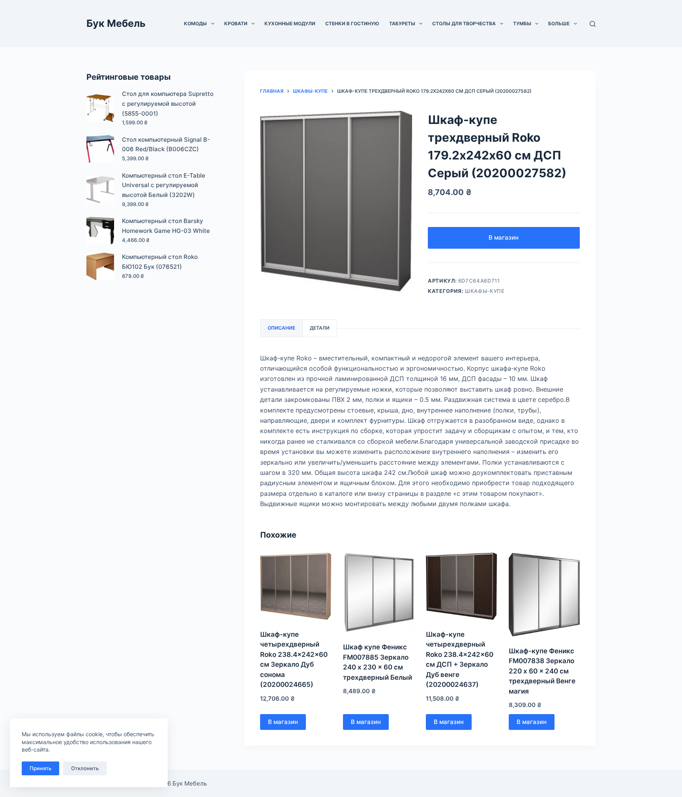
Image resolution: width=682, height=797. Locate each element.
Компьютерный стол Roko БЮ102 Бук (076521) (160, 261)
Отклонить (85, 768)
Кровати (235, 23)
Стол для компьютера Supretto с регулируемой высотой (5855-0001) (168, 103)
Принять (40, 768)
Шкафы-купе (485, 291)
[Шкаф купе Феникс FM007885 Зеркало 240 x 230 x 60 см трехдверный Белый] (378, 593)
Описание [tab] (281, 328)
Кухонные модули (289, 23)
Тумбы (522, 23)
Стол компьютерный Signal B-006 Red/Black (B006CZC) (166, 144)
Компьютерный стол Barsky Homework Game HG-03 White (166, 225)
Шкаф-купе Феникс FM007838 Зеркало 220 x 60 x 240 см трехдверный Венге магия (542, 671)
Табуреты (402, 23)
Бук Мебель (116, 23)
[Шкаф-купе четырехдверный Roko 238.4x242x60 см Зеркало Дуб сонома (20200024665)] (295, 586)
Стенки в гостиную (352, 23)
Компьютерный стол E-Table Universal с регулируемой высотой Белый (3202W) (163, 185)
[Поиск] (593, 24)
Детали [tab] (320, 328)
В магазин (504, 237)
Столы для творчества (464, 23)
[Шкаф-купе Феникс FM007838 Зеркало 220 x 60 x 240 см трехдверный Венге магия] (544, 594)
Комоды (195, 23)
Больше (559, 23)
